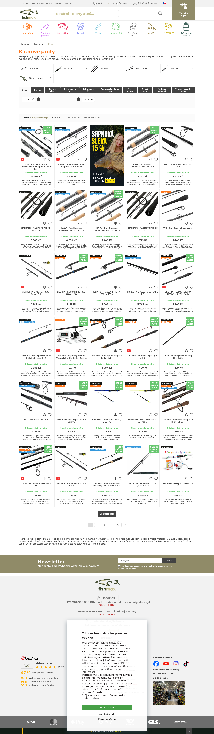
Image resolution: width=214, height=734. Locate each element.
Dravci (80, 33)
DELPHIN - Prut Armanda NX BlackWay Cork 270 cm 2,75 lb (107, 484)
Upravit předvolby (107, 714)
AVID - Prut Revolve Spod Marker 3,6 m (178, 229)
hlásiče (159, 541)
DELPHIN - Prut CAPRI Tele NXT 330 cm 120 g (71, 293)
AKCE (151, 33)
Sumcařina (62, 33)
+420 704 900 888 (90, 611)
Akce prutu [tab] (130, 90)
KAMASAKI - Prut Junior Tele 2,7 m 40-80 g (142, 420)
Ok (189, 731)
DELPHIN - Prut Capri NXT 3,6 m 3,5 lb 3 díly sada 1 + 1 (36, 357)
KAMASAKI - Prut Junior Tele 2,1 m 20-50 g (107, 420)
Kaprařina (28, 33)
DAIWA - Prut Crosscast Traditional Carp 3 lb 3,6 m (142, 165)
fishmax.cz (29, 14)
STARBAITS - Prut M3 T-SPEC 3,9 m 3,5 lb (143, 229)
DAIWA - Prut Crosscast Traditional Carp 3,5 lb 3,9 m (71, 229)
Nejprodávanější (40, 118)
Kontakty (25, 3)
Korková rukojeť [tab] (162, 90)
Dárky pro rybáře (186, 34)
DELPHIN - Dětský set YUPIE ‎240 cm (178, 484)
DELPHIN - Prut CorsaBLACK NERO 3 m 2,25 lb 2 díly (178, 293)
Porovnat (121, 3)
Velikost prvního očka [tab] (183, 90)
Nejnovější (57, 118)
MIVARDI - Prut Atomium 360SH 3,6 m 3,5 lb (36, 293)
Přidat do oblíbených (50, 159)
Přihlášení (142, 3)
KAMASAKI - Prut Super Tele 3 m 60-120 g (71, 420)
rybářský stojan (158, 539)
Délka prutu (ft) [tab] (89, 90)
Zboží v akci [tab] (52, 90)
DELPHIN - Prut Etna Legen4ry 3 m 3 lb (142, 357)
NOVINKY (169, 33)
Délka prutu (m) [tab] (70, 90)
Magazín (68, 3)
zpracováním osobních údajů (148, 566)
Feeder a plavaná (45, 34)
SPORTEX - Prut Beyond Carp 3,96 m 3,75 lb (142, 484)
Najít (160, 13)
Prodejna (58, 3)
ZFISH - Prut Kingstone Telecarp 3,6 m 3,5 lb (177, 357)
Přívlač (97, 33)
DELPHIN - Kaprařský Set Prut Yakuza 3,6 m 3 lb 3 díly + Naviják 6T (71, 358)
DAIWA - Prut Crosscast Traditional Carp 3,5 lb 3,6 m (107, 229)
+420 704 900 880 (77, 602)
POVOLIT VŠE (107, 708)
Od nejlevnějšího (92, 118)
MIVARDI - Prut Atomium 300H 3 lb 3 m (71, 484)
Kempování (116, 33)
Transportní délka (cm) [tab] (110, 90)
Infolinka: (109, 598)
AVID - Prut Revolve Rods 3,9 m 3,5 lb (178, 165)
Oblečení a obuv (133, 34)
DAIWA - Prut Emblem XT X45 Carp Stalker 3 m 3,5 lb (71, 165)
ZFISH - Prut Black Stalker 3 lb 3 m (36, 484)
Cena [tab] (24, 90)
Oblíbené (102, 3)
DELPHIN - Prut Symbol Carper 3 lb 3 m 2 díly (107, 357)
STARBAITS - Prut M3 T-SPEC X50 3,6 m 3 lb (36, 229)
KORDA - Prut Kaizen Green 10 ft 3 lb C (142, 293)
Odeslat (169, 560)
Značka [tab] (37, 90)
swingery (169, 541)
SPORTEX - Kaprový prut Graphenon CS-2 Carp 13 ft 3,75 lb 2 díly (36, 166)
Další (125, 525)
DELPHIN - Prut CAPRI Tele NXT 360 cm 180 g (107, 293)
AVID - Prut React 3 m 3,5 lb (36, 419)
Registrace (153, 3)
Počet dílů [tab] (145, 90)
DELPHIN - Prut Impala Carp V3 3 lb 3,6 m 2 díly (178, 420)
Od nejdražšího (73, 118)
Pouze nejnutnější (107, 719)
